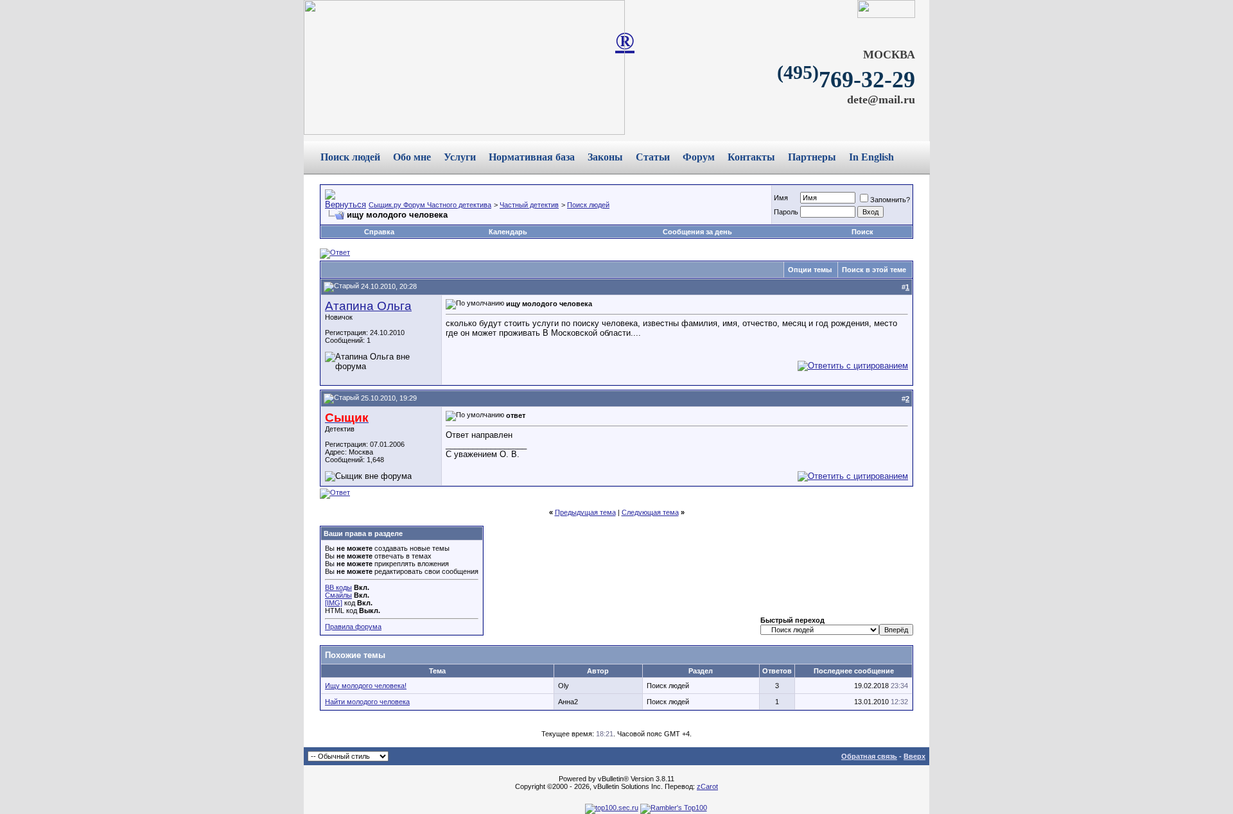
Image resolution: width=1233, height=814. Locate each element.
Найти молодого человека (367, 702)
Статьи (653, 157)
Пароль (786, 212)
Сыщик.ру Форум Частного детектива (430, 205)
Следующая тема (650, 512)
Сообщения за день (697, 232)
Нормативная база (532, 157)
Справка (379, 232)
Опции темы (810, 269)
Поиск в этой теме (874, 269)
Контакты (751, 157)
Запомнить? (890, 200)
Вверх (914, 756)
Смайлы (338, 595)
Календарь (508, 232)
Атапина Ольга (368, 306)
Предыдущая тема (585, 512)
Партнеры (812, 157)
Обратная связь (869, 756)
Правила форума (353, 626)
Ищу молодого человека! (366, 685)
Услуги (460, 157)
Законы (605, 157)
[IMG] (333, 603)
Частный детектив (529, 205)
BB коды (338, 587)
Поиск (862, 232)
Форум (699, 157)
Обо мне (412, 157)
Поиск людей (350, 157)
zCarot (707, 786)
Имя (781, 198)
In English (871, 157)
